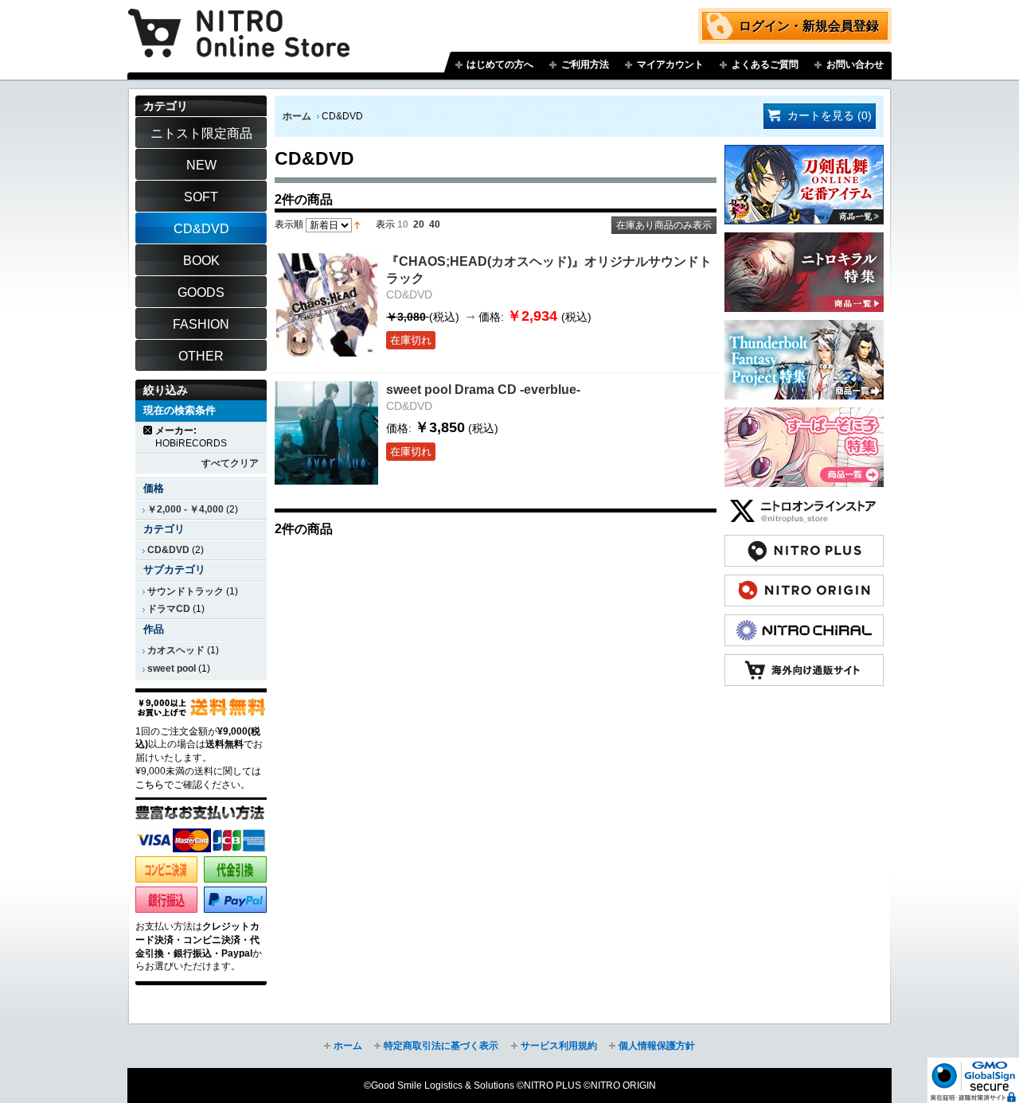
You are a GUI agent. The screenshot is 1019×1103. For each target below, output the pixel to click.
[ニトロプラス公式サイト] (804, 542)
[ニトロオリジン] (804, 582)
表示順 (289, 224)
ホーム (297, 116)
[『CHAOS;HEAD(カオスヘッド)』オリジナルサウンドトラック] (326, 305)
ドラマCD (168, 608)
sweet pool (171, 668)
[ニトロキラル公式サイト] (804, 622)
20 (418, 224)
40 (434, 224)
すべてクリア (230, 463)
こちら (149, 784)
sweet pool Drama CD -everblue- (483, 389)
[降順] (357, 224)
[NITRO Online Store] (804, 662)
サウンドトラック (185, 591)
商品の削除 (148, 430)
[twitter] (804, 503)
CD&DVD (168, 549)
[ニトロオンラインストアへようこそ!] (238, 21)
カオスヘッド (176, 650)
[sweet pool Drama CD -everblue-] (326, 433)
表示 (385, 224)
